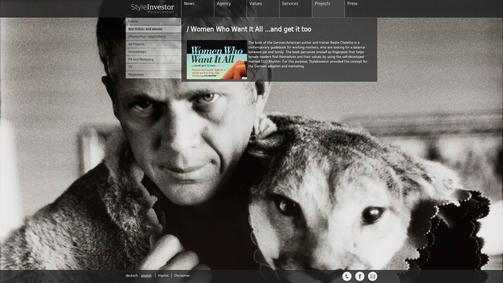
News (189, 3)
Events (133, 21)
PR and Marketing (141, 59)
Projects (322, 3)
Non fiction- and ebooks (145, 29)
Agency (224, 3)
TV (130, 67)
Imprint (163, 275)
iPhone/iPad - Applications (147, 37)
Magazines (136, 75)
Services (290, 3)
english (146, 275)
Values (255, 3)
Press (352, 3)
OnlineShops (137, 52)
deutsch (132, 275)
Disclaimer (182, 275)
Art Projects (136, 44)
